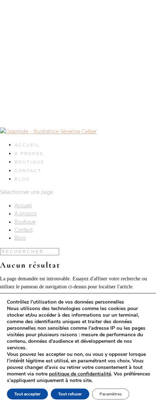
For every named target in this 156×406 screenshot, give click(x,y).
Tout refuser (70, 394)
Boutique (30, 162)
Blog (22, 179)
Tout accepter (27, 394)
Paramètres (110, 394)
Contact (28, 170)
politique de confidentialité (80, 374)
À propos (29, 153)
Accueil (27, 144)
